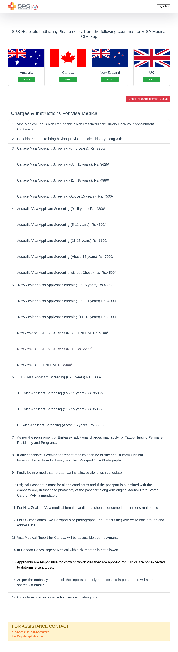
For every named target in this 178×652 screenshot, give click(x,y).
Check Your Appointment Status (148, 98)
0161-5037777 (39, 632)
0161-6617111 (21, 632)
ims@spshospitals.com (27, 636)
